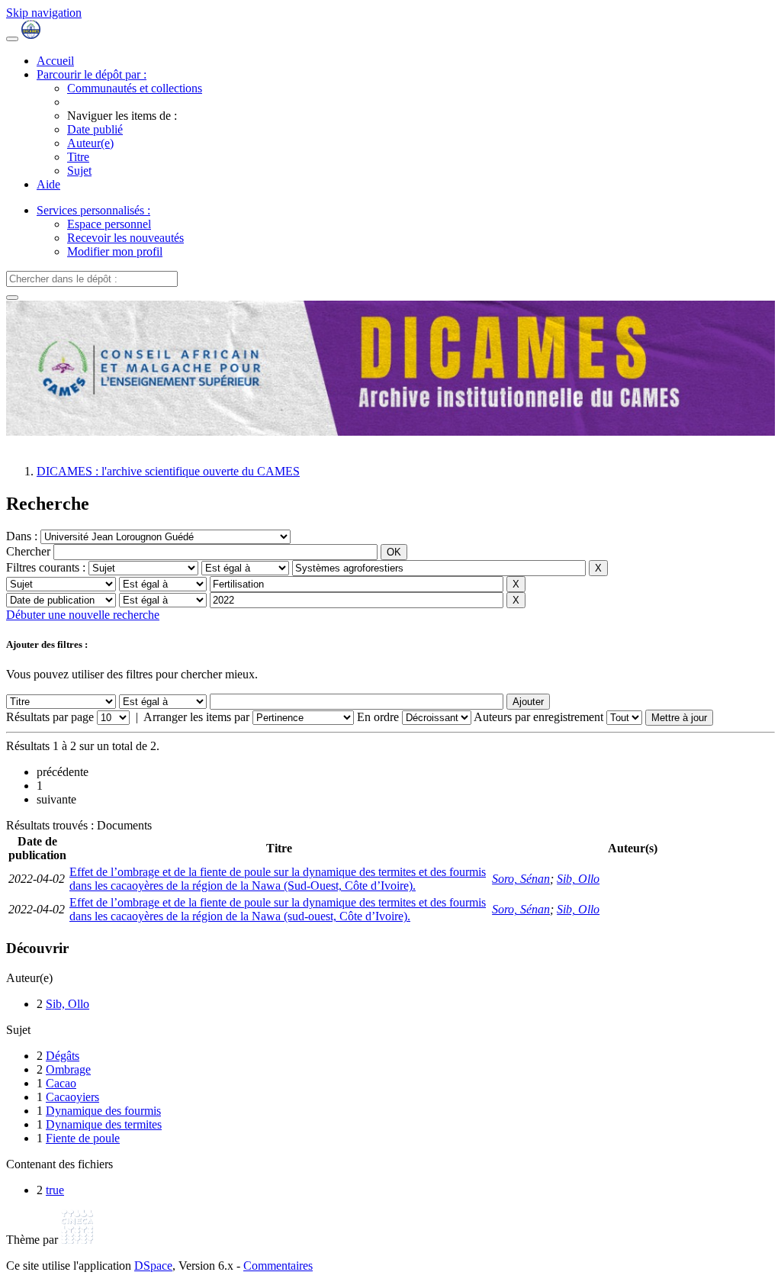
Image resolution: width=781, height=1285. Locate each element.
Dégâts (62, 1055)
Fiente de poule (83, 1138)
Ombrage (68, 1069)
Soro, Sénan (521, 878)
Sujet (79, 170)
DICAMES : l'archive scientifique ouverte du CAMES (168, 471)
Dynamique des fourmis (103, 1110)
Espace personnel (109, 223)
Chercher (28, 551)
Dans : (23, 536)
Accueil (55, 60)
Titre (78, 156)
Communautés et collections (134, 88)
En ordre (378, 716)
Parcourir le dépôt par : (91, 74)
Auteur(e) (90, 143)
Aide (48, 184)
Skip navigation (44, 12)
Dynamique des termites (104, 1124)
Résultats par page (50, 716)
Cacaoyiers (72, 1096)
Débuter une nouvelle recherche (82, 614)
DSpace (153, 1265)
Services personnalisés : (93, 210)
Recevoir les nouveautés (125, 237)
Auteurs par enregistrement (538, 716)
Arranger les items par (196, 716)
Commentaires (278, 1265)
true (55, 1190)
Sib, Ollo (578, 878)
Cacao (61, 1083)
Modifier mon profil (114, 251)
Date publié (95, 129)
